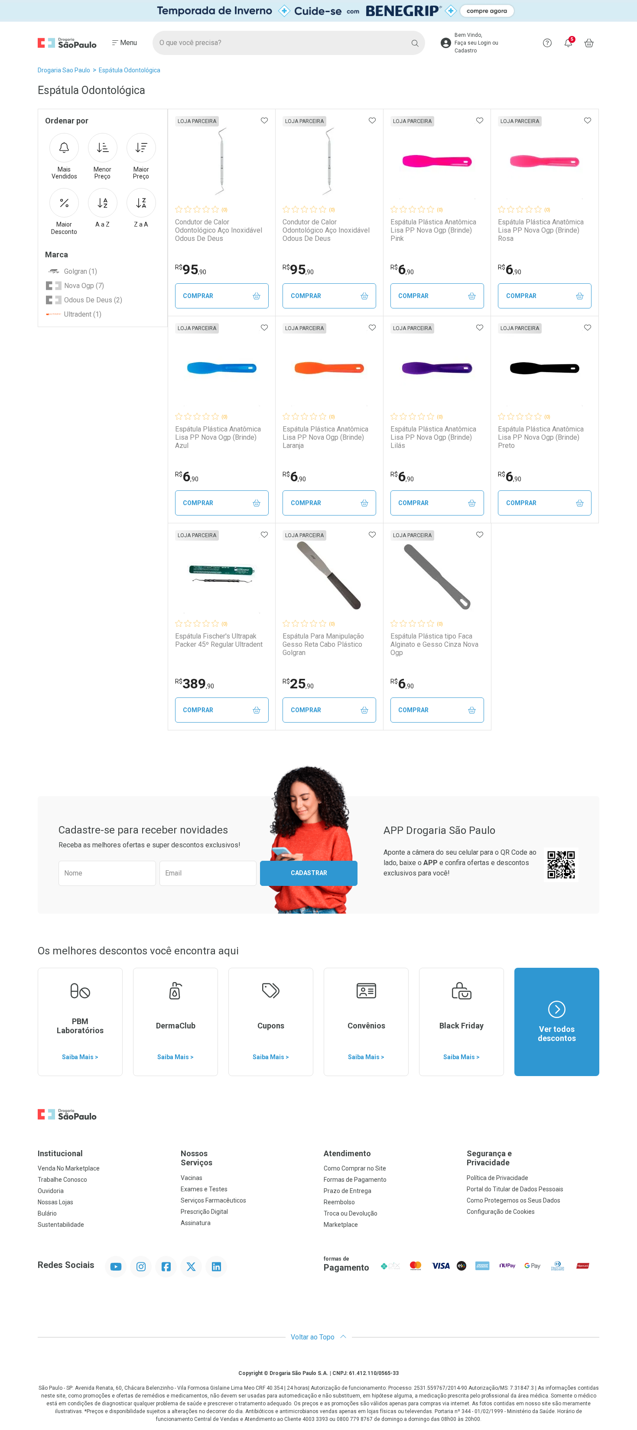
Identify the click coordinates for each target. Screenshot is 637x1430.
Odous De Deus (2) (93, 300)
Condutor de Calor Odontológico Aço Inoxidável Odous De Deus (218, 230)
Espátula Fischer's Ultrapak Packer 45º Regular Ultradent (219, 640)
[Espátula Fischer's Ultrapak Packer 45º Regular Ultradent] (222, 575)
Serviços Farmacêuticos (213, 1200)
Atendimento (347, 1153)
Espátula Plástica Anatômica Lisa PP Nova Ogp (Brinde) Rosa (541, 230)
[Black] (318, 11)
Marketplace (341, 1224)
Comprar (198, 295)
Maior (141, 173)
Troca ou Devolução (350, 1213)
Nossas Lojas (55, 1202)
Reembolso (339, 1202)
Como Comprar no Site (355, 1168)
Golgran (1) (80, 271)
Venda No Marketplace (69, 1168)
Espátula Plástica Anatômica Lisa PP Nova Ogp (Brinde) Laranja (325, 437)
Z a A (141, 224)
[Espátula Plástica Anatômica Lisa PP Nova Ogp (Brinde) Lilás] (437, 368)
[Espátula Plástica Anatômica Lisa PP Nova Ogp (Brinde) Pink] (437, 161)
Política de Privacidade (497, 1177)
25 (298, 684)
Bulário (47, 1213)
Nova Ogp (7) (84, 286)
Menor (102, 173)
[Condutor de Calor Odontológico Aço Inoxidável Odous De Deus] (222, 161)
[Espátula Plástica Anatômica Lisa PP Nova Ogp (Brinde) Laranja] (329, 368)
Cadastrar (309, 872)
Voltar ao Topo (313, 1337)
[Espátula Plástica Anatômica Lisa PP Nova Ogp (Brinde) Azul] (222, 368)
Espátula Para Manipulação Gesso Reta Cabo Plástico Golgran (323, 644)
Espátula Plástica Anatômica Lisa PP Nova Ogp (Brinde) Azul (218, 437)
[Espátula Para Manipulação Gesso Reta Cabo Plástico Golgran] (329, 575)
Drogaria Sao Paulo (64, 70)
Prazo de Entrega (347, 1190)
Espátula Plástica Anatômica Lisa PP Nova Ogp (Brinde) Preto (541, 437)
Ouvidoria (51, 1190)
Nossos (196, 1158)
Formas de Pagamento (355, 1179)
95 (190, 269)
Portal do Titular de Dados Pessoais (515, 1189)
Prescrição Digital (204, 1211)
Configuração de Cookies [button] (501, 1211)
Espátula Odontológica (129, 70)
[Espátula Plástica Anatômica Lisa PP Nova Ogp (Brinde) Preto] (545, 368)
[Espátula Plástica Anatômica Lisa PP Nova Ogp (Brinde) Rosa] (545, 161)
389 (194, 684)
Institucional (60, 1153)
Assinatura (196, 1222)
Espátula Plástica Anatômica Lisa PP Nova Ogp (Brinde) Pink (433, 230)
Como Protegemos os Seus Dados (513, 1200)
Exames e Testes (204, 1189)
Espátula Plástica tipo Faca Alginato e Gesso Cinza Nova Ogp (434, 644)
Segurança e (489, 1158)
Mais (64, 173)
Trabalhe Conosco (62, 1179)
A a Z (102, 224)
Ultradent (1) (82, 314)
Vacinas (191, 1177)
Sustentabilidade (61, 1224)
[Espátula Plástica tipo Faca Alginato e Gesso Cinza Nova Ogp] (437, 575)
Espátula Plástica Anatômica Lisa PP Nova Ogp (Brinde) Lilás (433, 437)
